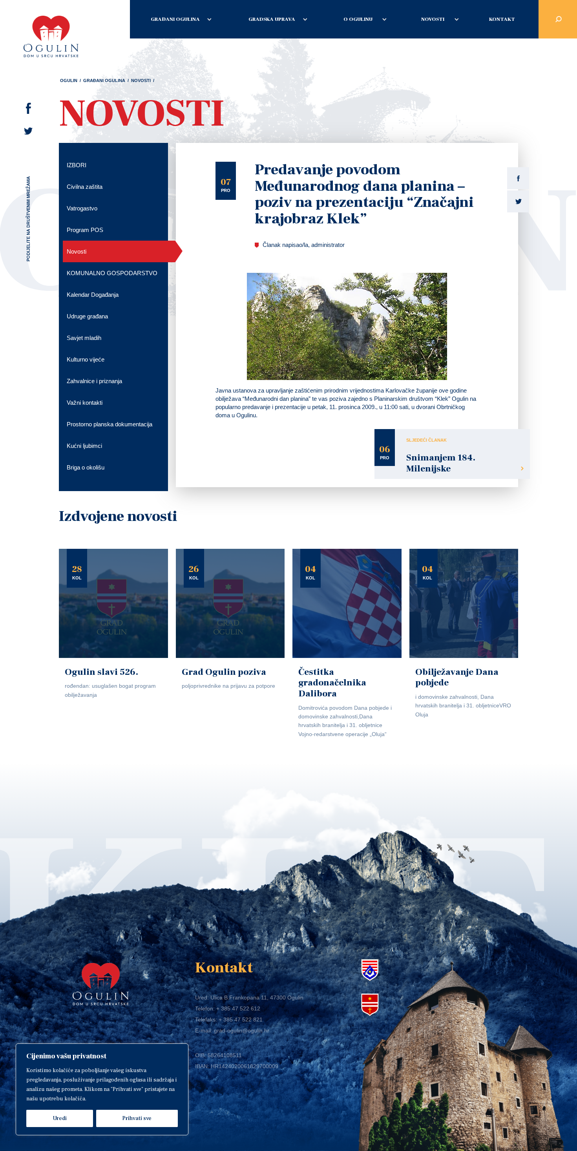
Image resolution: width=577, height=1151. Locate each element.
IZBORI (76, 165)
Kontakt (502, 19)
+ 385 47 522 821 (241, 1019)
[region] (102, 1089)
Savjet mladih (84, 337)
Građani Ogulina (175, 19)
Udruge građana (87, 316)
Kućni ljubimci (84, 445)
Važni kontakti (84, 402)
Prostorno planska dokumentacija (109, 424)
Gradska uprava (271, 19)
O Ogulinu (357, 19)
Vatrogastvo (82, 208)
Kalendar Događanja (93, 294)
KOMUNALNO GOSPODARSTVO (112, 273)
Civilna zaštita (84, 186)
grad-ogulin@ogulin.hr (241, 1030)
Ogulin (68, 80)
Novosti (432, 19)
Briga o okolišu (85, 467)
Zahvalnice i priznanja (94, 381)
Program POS (85, 230)
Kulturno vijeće (85, 359)
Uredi (60, 1118)
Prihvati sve (137, 1118)
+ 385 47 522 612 (238, 1008)
